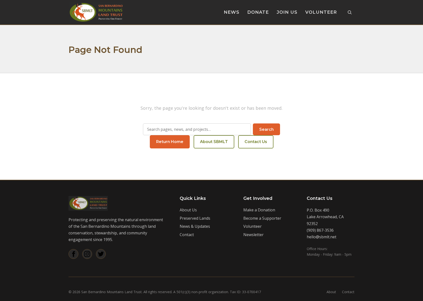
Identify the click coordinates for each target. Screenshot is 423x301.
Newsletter (253, 234)
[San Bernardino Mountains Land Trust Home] (96, 12)
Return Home (169, 141)
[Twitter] (101, 254)
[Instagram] (87, 254)
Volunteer (321, 12)
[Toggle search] (349, 12)
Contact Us (256, 141)
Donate (258, 12)
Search (266, 129)
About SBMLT (214, 141)
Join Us (287, 12)
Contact (187, 234)
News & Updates (195, 226)
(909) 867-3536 (320, 230)
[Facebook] (73, 254)
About (331, 291)
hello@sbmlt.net (321, 237)
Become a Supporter (262, 218)
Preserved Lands (195, 218)
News (231, 12)
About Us (188, 210)
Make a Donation (259, 210)
